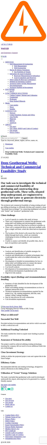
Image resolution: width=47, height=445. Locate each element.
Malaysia (13, 119)
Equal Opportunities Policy (14, 425)
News (12, 107)
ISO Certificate (10, 431)
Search (24, 138)
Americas (13, 123)
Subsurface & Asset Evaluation (20, 74)
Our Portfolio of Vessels (22, 72)
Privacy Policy (15, 132)
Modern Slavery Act (12, 429)
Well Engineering (20, 68)
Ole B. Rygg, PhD (15, 307)
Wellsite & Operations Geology (20, 82)
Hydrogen (13, 99)
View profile (5, 310)
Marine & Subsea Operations (20, 70)
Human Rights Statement (14, 427)
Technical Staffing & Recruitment (21, 87)
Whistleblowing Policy (13, 438)
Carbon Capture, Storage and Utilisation (23, 95)
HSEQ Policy (10, 421)
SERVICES (9, 62)
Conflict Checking (11, 423)
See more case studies (8, 385)
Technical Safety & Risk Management (23, 83)
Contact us (9, 406)
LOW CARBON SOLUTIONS (16, 93)
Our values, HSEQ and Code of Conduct (24, 128)
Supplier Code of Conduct (14, 435)
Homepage (9, 144)
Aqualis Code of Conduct (14, 433)
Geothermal (14, 97)
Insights (12, 109)
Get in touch (14, 310)
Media (7, 103)
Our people (13, 130)
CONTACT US (10, 111)
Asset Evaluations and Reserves (25, 78)
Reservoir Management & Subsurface (27, 76)
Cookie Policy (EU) (12, 415)
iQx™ (12, 91)
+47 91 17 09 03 (6, 44)
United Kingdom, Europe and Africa (22, 115)
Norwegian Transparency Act (15, 437)
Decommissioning (16, 85)
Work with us (10, 404)
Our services (9, 400)
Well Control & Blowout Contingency (23, 80)
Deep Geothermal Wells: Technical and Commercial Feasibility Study (21, 167)
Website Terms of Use (12, 417)
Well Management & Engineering (21, 64)
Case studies (14, 105)
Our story (13, 126)
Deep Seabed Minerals (17, 101)
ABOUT (8, 125)
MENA (12, 121)
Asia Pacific (14, 117)
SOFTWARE (10, 89)
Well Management (20, 66)
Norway (12, 113)
